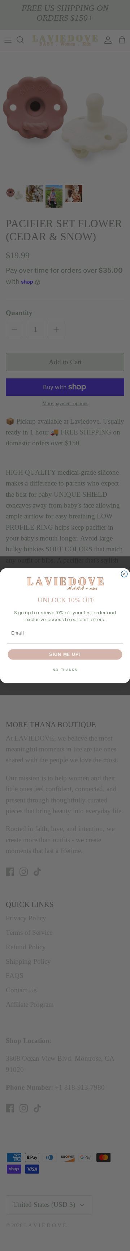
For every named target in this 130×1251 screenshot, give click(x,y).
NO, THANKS (65, 670)
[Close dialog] (124, 574)
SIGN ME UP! (65, 654)
